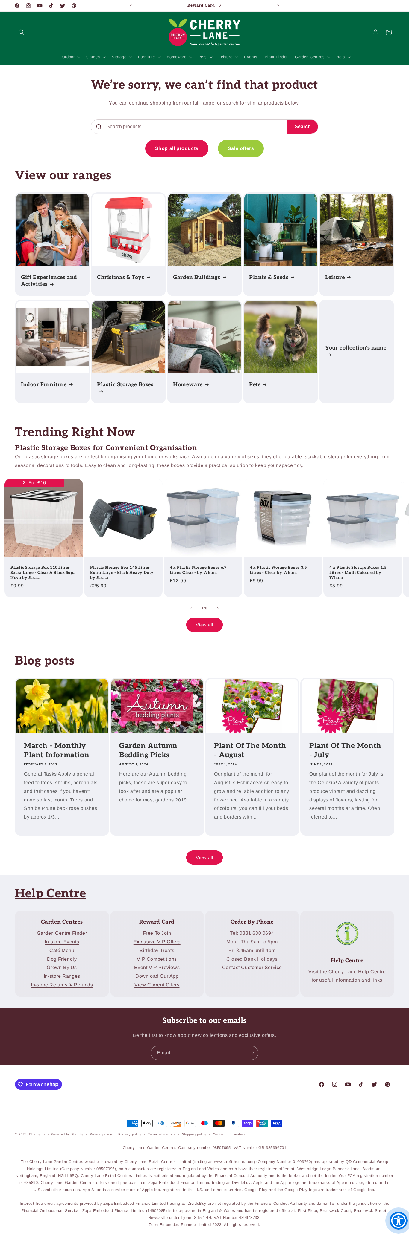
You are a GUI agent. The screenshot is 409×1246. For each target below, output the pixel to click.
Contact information (229, 1134)
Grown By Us (62, 967)
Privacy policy (130, 1134)
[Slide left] (191, 608)
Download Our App (157, 976)
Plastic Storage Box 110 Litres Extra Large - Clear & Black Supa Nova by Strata (42, 572)
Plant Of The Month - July (345, 750)
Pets (254, 384)
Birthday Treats (157, 950)
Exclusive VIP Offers (157, 941)
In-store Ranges (62, 976)
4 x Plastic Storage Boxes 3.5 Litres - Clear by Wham (278, 570)
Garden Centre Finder (62, 933)
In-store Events (62, 941)
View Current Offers (156, 984)
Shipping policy (194, 1134)
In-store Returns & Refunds (62, 984)
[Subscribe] (251, 1053)
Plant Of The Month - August (250, 750)
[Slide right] (217, 608)
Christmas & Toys (120, 277)
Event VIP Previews (157, 967)
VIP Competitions (157, 958)
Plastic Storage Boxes (125, 384)
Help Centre (50, 894)
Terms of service (162, 1134)
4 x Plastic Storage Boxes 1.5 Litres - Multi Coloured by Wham (358, 572)
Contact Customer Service (252, 967)
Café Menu (61, 950)
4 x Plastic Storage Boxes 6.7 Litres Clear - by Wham (198, 570)
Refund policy (101, 1134)
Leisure (335, 277)
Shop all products (177, 148)
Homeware (188, 384)
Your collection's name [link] (355, 348)
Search (303, 126)
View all (204, 624)
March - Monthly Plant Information (56, 750)
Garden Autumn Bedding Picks (148, 750)
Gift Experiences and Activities (49, 280)
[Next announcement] (278, 5)
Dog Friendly (62, 958)
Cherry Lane (39, 1134)
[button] (21, 32)
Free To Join (157, 933)
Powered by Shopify (67, 1134)
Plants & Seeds (268, 277)
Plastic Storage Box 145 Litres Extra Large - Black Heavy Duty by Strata (122, 572)
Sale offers (241, 148)
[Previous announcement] (130, 5)
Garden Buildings (196, 277)
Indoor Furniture (44, 384)
